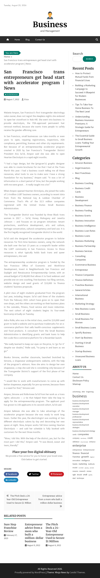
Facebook (12, 474)
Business (50, 24)
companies (83, 434)
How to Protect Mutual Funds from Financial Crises (84, 77)
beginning (89, 392)
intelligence (86, 460)
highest (92, 457)
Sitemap (77, 384)
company (76, 438)
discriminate (84, 442)
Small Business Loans (85, 327)
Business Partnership (85, 245)
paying (87, 468)
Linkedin (12, 479)
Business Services (83, 251)
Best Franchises (82, 173)
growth (85, 456)
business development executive (81, 404)
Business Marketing (84, 240)
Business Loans (82, 235)
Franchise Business (84, 284)
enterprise (79, 445)
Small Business (82, 313)
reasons (75, 471)
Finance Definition (84, 279)
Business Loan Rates (85, 230)
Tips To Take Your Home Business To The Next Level (84, 108)
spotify (90, 475)
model (75, 468)
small (85, 474)
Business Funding (83, 210)
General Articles (82, 290)
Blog (28, 39)
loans (75, 464)
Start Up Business (83, 337)
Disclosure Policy (81, 380)
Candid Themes (77, 572)
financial (85, 453)
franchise (76, 457)
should (79, 475)
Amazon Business (83, 162)
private (92, 468)
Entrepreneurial (88, 450)
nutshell (81, 468)
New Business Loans (85, 308)
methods (91, 464)
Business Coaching (84, 183)
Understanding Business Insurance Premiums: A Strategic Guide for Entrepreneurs (84, 123)
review (89, 471)
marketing (83, 464)
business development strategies (81, 426)
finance (76, 453)
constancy (83, 438)
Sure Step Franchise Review (10, 528)
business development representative (81, 420)
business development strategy (84, 431)
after (83, 392)
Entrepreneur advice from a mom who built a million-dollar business (50, 499)
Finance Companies (84, 274)
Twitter (35, 474)
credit (90, 438)
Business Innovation (85, 220)
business (80, 396)
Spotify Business (83, 332)
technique (80, 478)
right (74, 475)
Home (17, 39)
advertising (76, 392)
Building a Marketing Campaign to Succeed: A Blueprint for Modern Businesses (85, 92)
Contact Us (40, 39)
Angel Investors (82, 167)
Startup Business (83, 351)
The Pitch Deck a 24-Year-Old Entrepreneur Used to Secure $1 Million (19, 499)
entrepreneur (77, 450)
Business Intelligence (85, 225)
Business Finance (83, 205)
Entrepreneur (81, 269)
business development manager (81, 410)
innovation (76, 460)
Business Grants (83, 215)
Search (78, 53)
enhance (92, 442)
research (82, 471)
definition (76, 442)
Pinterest (57, 474)
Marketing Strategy (84, 303)
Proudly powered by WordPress (30, 572)
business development (81, 401)
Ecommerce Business (85, 264)
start (74, 478)
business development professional (81, 415)
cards (74, 434)
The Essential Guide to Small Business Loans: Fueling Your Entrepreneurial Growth (84, 142)
